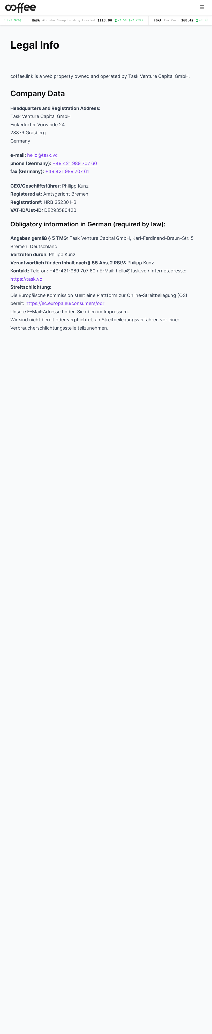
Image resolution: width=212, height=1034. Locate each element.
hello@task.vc (42, 155)
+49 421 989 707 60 (74, 163)
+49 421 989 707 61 (67, 171)
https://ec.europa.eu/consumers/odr (65, 303)
